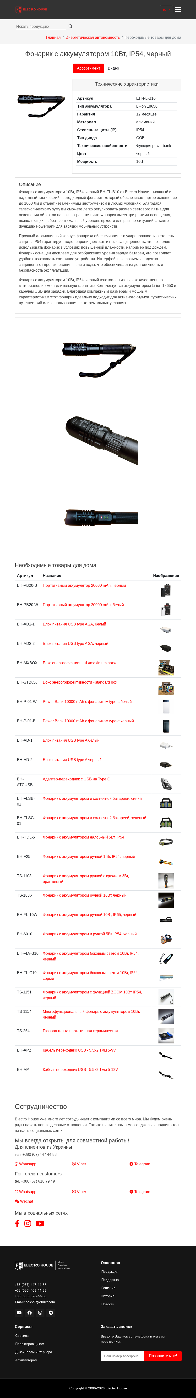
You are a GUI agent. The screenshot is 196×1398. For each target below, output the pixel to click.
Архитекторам (26, 1360)
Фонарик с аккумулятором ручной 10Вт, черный (84, 895)
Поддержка (110, 1279)
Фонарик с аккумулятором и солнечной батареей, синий (92, 798)
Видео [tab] (113, 68)
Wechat (26, 1201)
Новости (107, 1304)
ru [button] (165, 9)
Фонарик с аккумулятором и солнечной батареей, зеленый (94, 818)
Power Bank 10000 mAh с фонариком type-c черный (88, 721)
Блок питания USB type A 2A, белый (74, 624)
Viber (81, 1164)
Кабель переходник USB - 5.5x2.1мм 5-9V (79, 1050)
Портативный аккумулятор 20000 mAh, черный (84, 585)
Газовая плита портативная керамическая (80, 1031)
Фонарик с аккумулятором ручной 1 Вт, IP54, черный (89, 857)
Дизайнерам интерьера (33, 1352)
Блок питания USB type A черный (72, 760)
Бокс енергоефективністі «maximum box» (79, 663)
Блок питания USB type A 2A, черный (75, 643)
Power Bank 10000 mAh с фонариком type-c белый (87, 702)
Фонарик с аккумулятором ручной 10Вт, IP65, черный (89, 915)
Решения (108, 1287)
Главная (53, 37)
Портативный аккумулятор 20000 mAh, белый (83, 605)
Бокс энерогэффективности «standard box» (81, 682)
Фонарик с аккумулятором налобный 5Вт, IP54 (83, 837)
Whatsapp (27, 1164)
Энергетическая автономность (92, 37)
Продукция (109, 1271)
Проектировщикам (29, 1343)
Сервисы (22, 1335)
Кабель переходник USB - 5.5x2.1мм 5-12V (80, 1070)
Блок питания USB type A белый (71, 740)
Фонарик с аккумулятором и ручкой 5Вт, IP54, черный (90, 934)
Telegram (141, 1164)
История (107, 1296)
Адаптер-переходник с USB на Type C (76, 779)
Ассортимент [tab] (88, 68)
